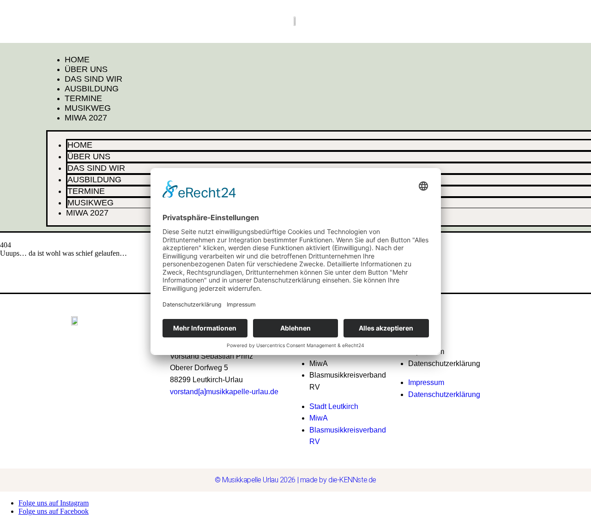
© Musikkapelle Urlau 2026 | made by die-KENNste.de (295, 479)
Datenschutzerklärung (444, 363)
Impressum (426, 382)
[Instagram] (510, 334)
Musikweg (88, 108)
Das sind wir (93, 79)
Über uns (86, 69)
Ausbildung (92, 88)
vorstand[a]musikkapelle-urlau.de (224, 392)
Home (77, 59)
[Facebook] (489, 334)
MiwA (318, 363)
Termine (83, 98)
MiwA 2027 (86, 117)
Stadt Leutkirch (333, 406)
